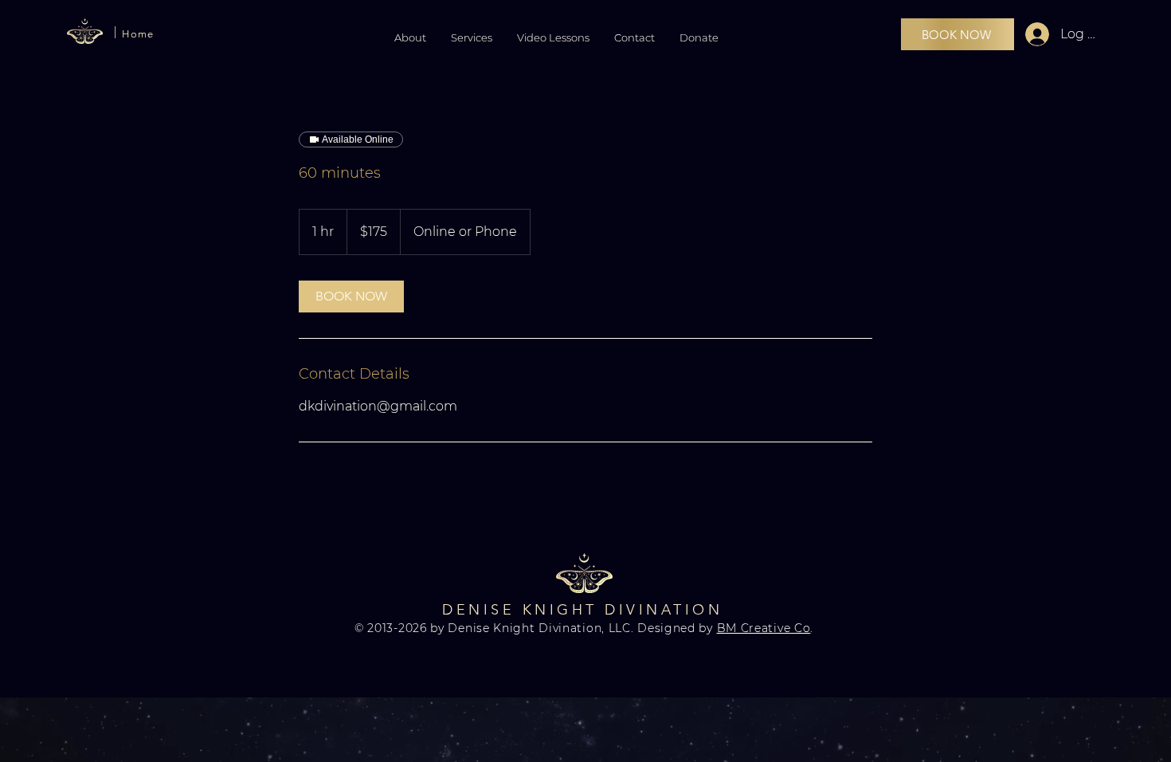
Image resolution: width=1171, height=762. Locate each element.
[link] (351, 296)
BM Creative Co (764, 628)
